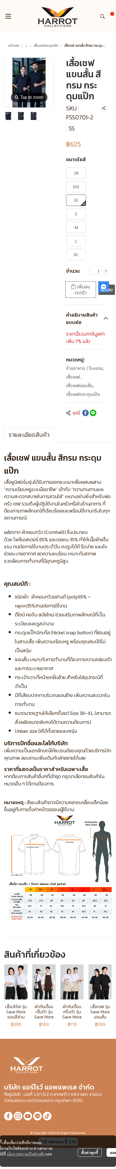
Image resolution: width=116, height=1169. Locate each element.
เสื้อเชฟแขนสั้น (80, 386)
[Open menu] (8, 16)
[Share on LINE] (93, 413)
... (26, 45)
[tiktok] (47, 1116)
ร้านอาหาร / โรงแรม (85, 368)
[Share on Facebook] (85, 413)
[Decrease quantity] (90, 271)
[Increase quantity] (106, 271)
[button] (102, 16)
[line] (37, 1116)
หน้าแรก (13, 45)
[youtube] (27, 1116)
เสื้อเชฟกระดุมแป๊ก (45, 45)
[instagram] (18, 1116)
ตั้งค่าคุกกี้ (89, 1152)
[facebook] (8, 1116)
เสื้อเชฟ (73, 377)
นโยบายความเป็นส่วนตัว (26, 1153)
